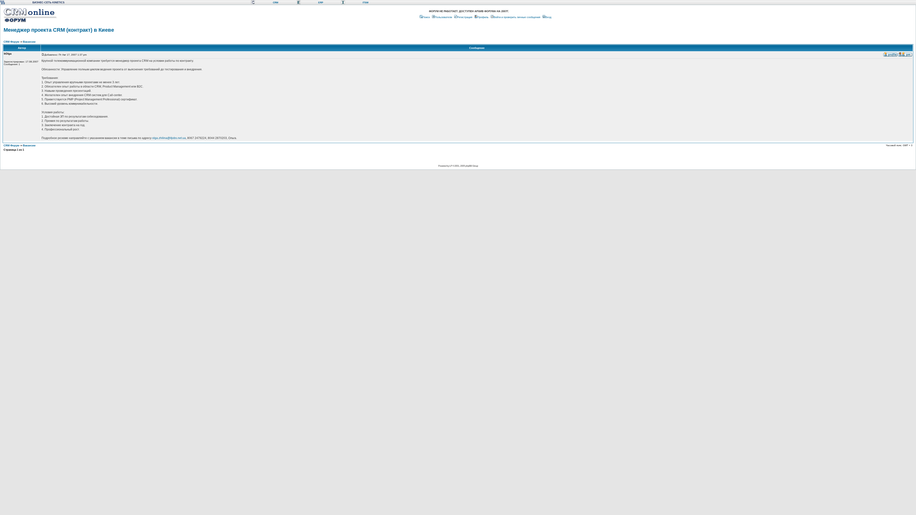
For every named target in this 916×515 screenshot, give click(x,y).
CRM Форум (11, 41)
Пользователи (443, 17)
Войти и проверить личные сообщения (517, 17)
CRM (275, 2)
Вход (548, 17)
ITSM (365, 2)
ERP (320, 2)
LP (450, 166)
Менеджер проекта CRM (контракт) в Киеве (59, 30)
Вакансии (29, 41)
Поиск (426, 17)
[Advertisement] (457, 185)
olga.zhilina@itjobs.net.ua (169, 138)
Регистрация (464, 17)
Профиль (483, 17)
